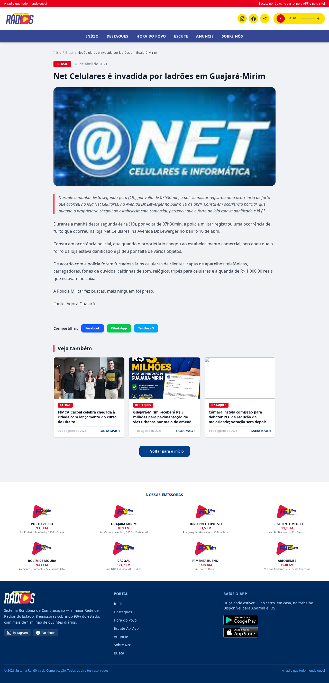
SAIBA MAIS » (110, 431)
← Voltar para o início (164, 451)
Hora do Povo (151, 36)
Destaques (117, 36)
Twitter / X (146, 328)
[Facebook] (253, 18)
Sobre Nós (232, 36)
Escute (181, 36)
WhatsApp (119, 328)
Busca (119, 653)
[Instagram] (242, 18)
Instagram (20, 633)
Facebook (92, 328)
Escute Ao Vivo (126, 628)
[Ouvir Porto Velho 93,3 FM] (281, 18)
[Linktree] (264, 18)
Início (92, 36)
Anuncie (204, 36)
